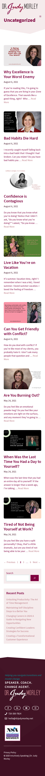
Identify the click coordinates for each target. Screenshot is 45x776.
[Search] (34, 578)
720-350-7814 (14, 713)
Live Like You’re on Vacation (19, 265)
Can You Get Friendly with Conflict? (21, 331)
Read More (27, 160)
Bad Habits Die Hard (21, 138)
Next (36, 562)
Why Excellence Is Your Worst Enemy (19, 74)
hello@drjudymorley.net (20, 718)
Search (9, 573)
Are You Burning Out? (22, 395)
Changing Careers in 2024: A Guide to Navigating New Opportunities (20, 619)
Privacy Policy (10, 752)
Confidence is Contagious (15, 198)
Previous (9, 562)
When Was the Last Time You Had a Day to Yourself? (22, 461)
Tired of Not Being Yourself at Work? (19, 527)
